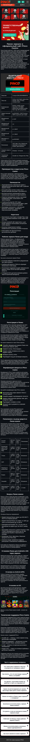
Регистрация (7, 5)
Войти (22, 5)
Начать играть (15, 89)
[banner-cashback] (24, 11)
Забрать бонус (9, 35)
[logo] (6, 1)
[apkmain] (15, 11)
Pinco (22, 740)
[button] (28, 734)
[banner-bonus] (24, 16)
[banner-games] (6, 16)
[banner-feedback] (6, 11)
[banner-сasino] (15, 16)
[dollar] (19, 2)
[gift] (23, 2)
